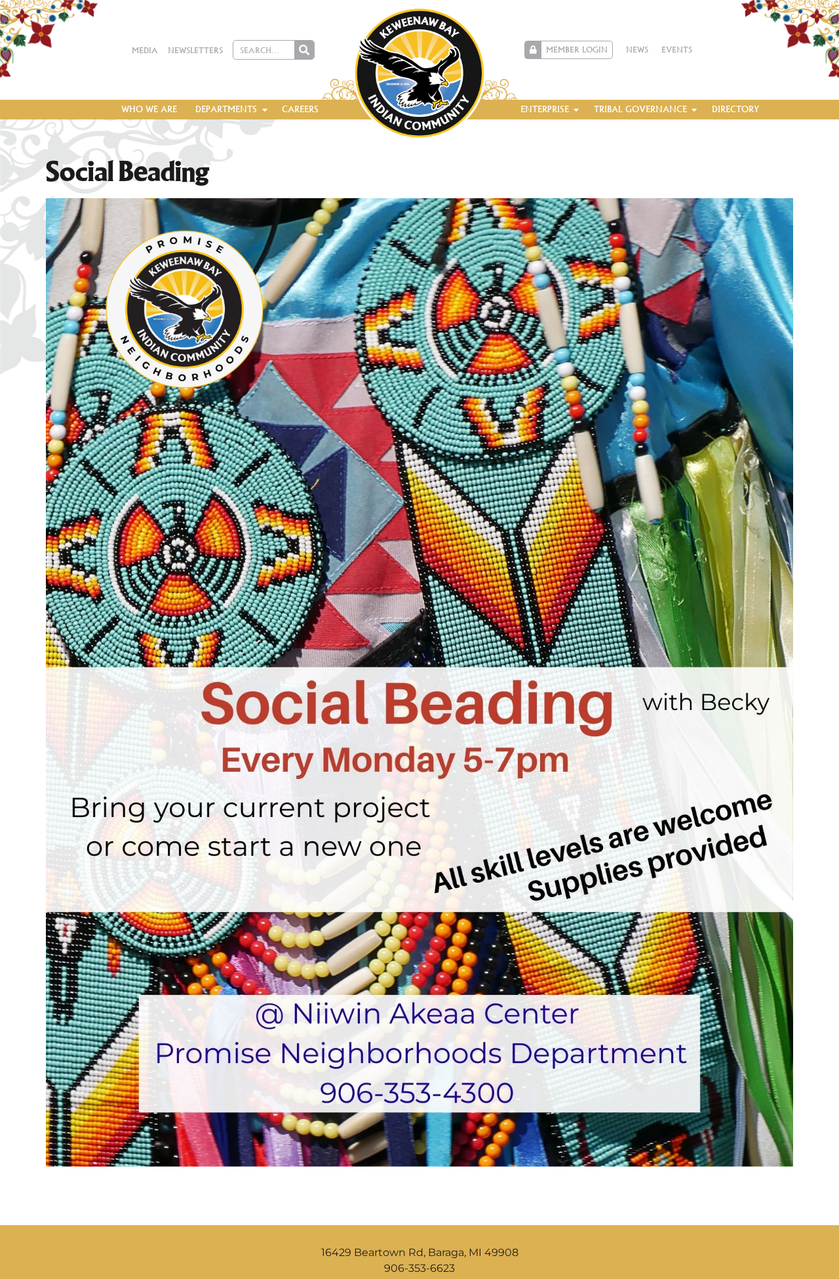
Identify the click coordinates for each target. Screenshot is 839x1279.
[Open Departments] (264, 109)
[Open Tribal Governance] (694, 109)
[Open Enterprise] (576, 109)
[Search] (304, 50)
